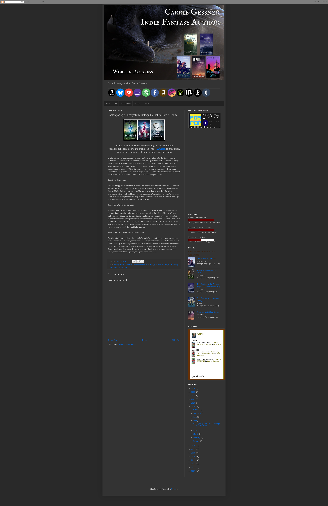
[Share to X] (137, 261)
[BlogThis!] (135, 261)
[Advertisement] (204, 171)
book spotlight (119, 265)
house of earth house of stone (143, 265)
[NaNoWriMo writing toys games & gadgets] (204, 220)
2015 (193, 457)
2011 (193, 467)
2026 (193, 388)
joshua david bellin (160, 265)
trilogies (115, 267)
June (195, 417)
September (197, 413)
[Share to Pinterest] (142, 261)
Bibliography (125, 103)
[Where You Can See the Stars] (192, 274)
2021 (193, 399)
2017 (193, 449)
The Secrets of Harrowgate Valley (208, 299)
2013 (193, 464)
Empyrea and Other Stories (208, 312)
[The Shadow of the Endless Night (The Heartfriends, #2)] (192, 288)
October (196, 410)
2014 (193, 460)
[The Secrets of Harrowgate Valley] (192, 302)
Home (108, 103)
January (196, 441)
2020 (193, 403)
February (197, 438)
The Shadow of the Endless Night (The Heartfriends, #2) (208, 285)
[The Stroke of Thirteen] (192, 262)
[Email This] (133, 261)
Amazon (161, 149)
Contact (147, 103)
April (195, 430)
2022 (193, 396)
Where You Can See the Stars (207, 271)
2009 (193, 471)
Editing (137, 103)
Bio (115, 103)
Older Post (176, 340)
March (196, 434)
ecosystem (128, 265)
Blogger (174, 489)
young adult (123, 267)
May (195, 421)
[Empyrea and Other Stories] (192, 316)
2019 (193, 407)
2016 (193, 453)
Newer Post (112, 340)
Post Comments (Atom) (127, 344)
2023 (193, 392)
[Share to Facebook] (140, 261)
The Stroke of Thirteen (206, 258)
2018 (193, 446)
